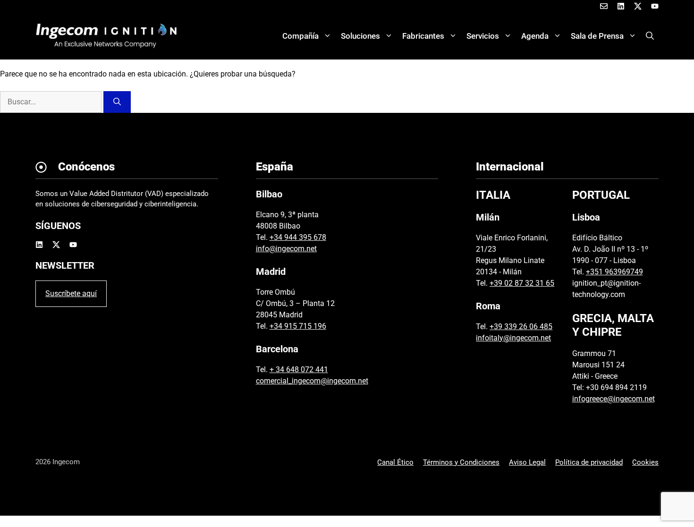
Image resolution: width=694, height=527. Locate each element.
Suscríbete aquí (71, 293)
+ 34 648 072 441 (299, 369)
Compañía (300, 36)
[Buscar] (117, 102)
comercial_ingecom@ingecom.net (312, 380)
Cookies (645, 462)
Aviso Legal (527, 462)
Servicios (482, 36)
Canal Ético (395, 462)
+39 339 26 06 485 (521, 326)
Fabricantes (423, 36)
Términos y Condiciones (461, 462)
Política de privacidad (589, 462)
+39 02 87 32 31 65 (522, 283)
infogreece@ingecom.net (613, 398)
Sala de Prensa (597, 36)
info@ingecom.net (286, 248)
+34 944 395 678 (298, 237)
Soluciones (360, 36)
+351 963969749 (614, 271)
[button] (650, 36)
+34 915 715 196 (298, 326)
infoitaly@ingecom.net (513, 337)
